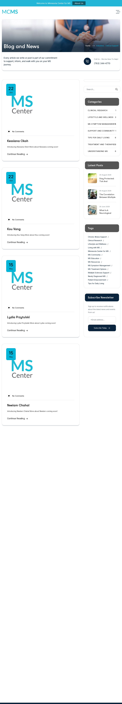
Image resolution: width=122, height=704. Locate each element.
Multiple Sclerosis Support (98, 273)
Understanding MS (102, 151)
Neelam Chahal (18, 405)
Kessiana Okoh (17, 141)
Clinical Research (102, 110)
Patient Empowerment (97, 280)
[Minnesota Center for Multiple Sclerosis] (10, 12)
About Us (79, 3)
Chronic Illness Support (97, 237)
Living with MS (94, 247)
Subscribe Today (100, 328)
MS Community (94, 255)
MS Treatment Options (97, 269)
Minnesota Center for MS (98, 251)
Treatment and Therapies (102, 144)
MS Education (93, 258)
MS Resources (94, 262)
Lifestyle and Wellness (102, 117)
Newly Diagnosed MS (97, 276)
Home (87, 46)
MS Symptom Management (102, 124)
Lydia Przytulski (18, 317)
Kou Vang (14, 229)
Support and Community (102, 131)
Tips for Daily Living (102, 137)
